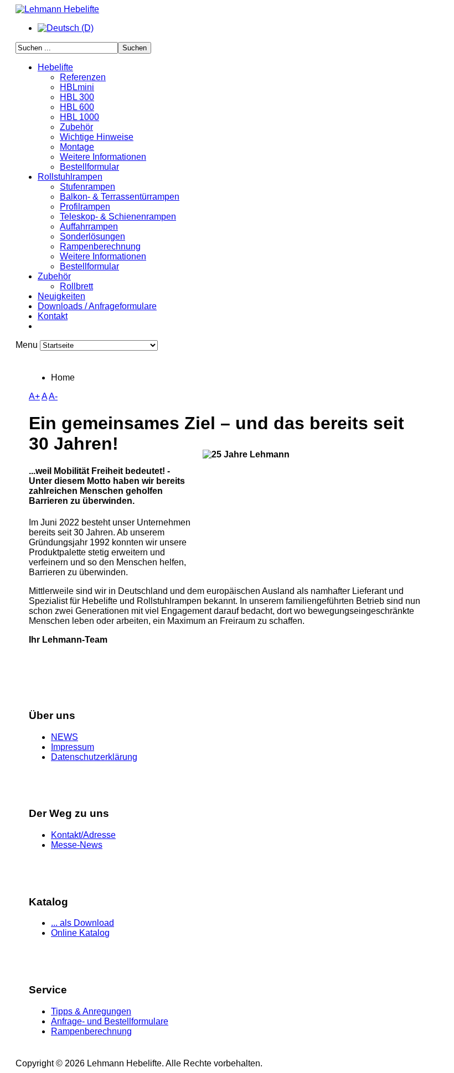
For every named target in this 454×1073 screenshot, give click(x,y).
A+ (34, 396)
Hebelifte (55, 67)
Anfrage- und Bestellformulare (109, 1021)
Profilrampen (85, 206)
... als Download (82, 923)
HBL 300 (77, 97)
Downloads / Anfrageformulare (97, 306)
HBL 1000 (79, 117)
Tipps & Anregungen (91, 1011)
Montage (77, 147)
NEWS (64, 737)
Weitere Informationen (103, 157)
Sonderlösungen (92, 236)
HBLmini (77, 87)
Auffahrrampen (89, 226)
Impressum (72, 747)
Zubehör (76, 127)
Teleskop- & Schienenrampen (118, 216)
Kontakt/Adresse (83, 835)
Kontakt (53, 316)
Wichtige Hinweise (96, 137)
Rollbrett (76, 286)
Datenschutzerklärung (94, 757)
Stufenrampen (87, 186)
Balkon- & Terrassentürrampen (119, 196)
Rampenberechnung (100, 246)
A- (53, 396)
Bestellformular (89, 166)
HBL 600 (77, 107)
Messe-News (76, 845)
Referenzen (83, 77)
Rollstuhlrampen (70, 176)
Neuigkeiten (61, 296)
